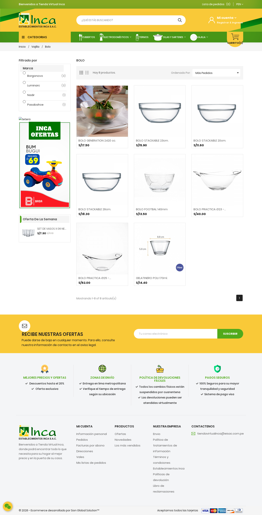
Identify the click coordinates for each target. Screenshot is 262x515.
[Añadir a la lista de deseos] (112, 143)
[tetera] (45, 119)
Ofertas (120, 434)
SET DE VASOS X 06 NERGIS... (52, 229)
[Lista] (87, 72)
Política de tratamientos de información (165, 445)
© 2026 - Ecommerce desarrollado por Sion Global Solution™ (59, 510)
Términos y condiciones (161, 460)
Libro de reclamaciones (163, 488)
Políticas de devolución (161, 477)
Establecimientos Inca (169, 468)
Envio (156, 434)
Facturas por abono (90, 445)
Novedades (123, 440)
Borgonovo (41, 76)
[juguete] (45, 165)
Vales (80, 457)
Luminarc (41, 85)
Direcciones (84, 451)
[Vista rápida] (102, 143)
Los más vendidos (127, 445)
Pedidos (82, 440)
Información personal (91, 434)
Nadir (41, 95)
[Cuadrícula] (81, 72)
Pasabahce (41, 105)
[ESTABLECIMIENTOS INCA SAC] (37, 432)
